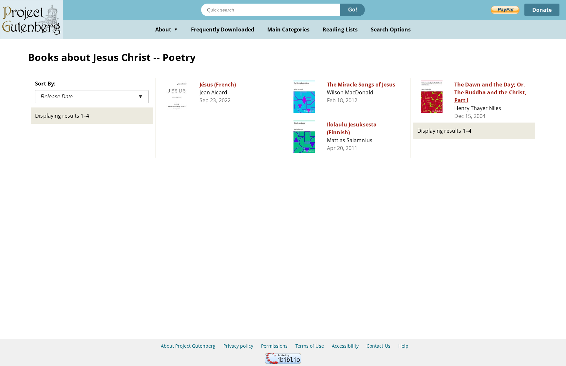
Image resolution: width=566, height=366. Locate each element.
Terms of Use (309, 346)
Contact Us (378, 346)
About (166, 29)
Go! (352, 9)
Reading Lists (340, 29)
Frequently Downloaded (222, 29)
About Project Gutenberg (188, 346)
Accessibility (345, 346)
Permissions (274, 346)
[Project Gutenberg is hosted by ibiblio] (283, 362)
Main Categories (288, 29)
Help (403, 346)
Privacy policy (238, 346)
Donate (542, 9)
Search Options (391, 29)
